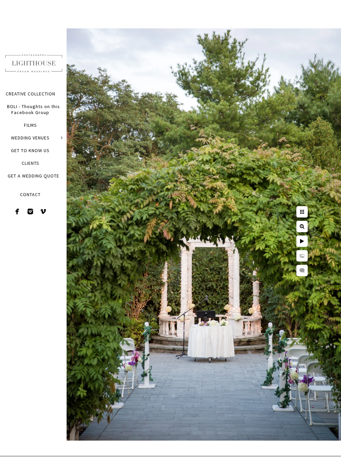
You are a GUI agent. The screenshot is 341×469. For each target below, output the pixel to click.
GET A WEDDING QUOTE (33, 176)
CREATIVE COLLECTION (30, 94)
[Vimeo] (43, 211)
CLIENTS (30, 163)
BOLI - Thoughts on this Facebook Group (33, 109)
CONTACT (30, 194)
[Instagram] (30, 211)
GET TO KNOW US (30, 150)
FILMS (30, 125)
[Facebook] (17, 211)
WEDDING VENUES (30, 138)
